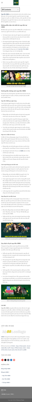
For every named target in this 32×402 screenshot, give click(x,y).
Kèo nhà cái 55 (19, 349)
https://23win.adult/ (21, 346)
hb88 (21, 150)
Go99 (8, 348)
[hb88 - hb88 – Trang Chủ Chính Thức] (16, 2)
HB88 (2, 336)
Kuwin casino (11, 349)
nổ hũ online (4, 349)
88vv (6, 348)
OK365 (13, 346)
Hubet (28, 348)
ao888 (24, 349)
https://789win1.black (16, 348)
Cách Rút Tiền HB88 (23, 49)
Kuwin (8, 394)
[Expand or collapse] (18, 9)
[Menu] (2, 2)
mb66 (24, 348)
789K (11, 394)
